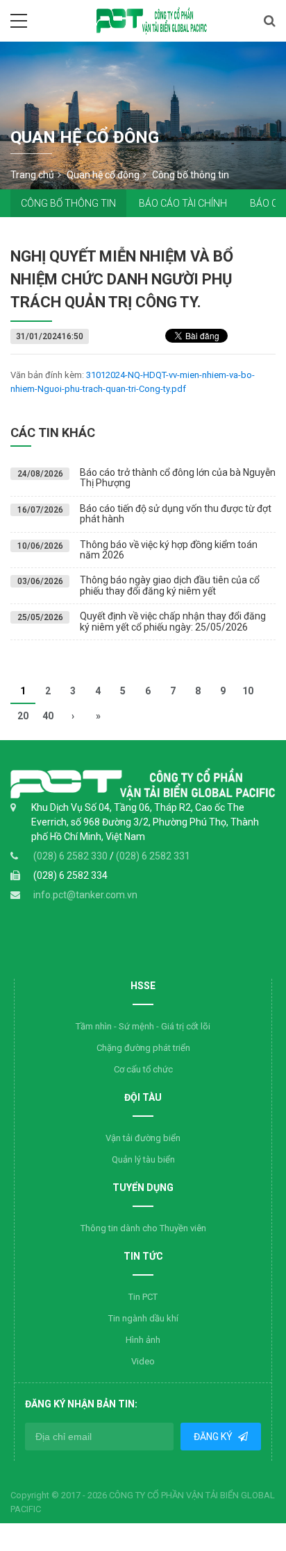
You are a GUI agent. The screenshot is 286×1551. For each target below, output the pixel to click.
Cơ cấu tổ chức (143, 1069)
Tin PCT (143, 1297)
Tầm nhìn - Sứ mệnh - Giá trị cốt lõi (143, 1026)
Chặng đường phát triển (143, 1048)
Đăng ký (214, 1436)
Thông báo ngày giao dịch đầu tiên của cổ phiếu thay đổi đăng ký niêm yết (170, 585)
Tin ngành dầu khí (143, 1318)
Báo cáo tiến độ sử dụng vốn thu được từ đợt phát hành (175, 513)
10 (247, 690)
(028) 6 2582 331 (153, 856)
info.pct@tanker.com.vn (85, 894)
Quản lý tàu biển (143, 1159)
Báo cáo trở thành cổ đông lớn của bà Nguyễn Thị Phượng (178, 477)
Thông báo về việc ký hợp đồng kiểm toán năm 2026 (169, 549)
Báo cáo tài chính (183, 203)
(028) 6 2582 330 (71, 856)
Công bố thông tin (68, 203)
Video (143, 1361)
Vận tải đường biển (143, 1138)
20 (22, 715)
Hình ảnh (143, 1340)
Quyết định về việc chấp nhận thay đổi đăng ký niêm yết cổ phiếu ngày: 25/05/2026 (173, 621)
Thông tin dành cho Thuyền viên (143, 1228)
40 (47, 715)
